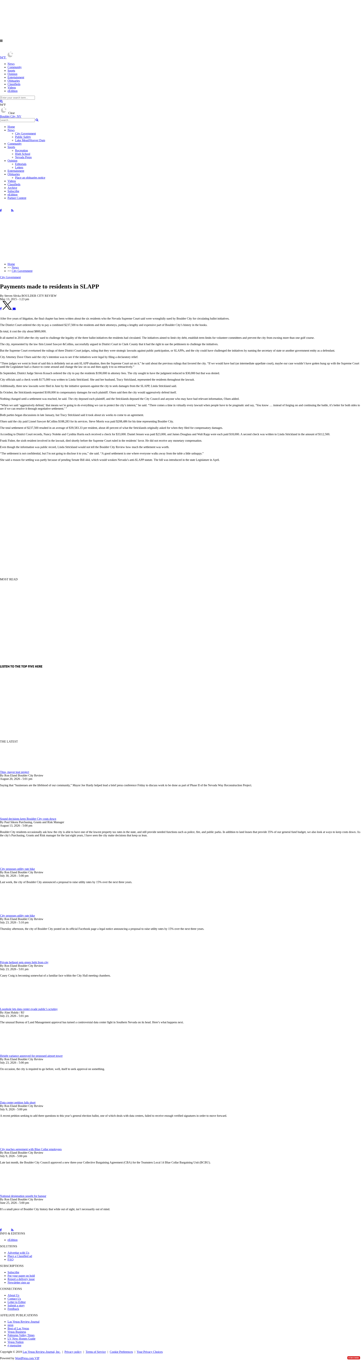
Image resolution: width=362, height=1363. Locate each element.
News (11, 63)
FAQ (11, 1259)
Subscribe (13, 191)
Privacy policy (73, 1351)
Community (15, 67)
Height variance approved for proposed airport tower (31, 1055)
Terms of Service (96, 1351)
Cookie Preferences (121, 1351)
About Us (13, 1295)
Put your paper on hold (21, 1275)
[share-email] (14, 308)
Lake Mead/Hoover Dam (30, 140)
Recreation (21, 150)
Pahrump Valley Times (21, 1335)
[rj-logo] (37, 49)
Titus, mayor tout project (14, 772)
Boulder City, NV (10, 116)
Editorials (20, 164)
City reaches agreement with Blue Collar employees (31, 1149)
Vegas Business (17, 1331)
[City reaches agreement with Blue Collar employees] (20, 1145)
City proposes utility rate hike (17, 868)
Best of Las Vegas (18, 1328)
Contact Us (14, 1298)
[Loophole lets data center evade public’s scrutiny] (20, 1005)
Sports (11, 70)
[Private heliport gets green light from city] (20, 959)
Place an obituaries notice (30, 177)
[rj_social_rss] (12, 210)
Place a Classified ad (20, 1256)
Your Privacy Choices (150, 1351)
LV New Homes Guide (21, 1338)
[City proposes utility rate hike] (20, 865)
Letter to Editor (17, 1302)
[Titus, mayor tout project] (20, 768)
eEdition (13, 91)
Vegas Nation (16, 1342)
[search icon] (1, 101)
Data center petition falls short (17, 1102)
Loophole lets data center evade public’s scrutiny (29, 1009)
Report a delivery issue (21, 1279)
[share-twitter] (7, 308)
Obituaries (14, 80)
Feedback (13, 1308)
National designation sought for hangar (23, 1196)
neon (10, 1325)
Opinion (12, 74)
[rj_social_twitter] (6, 210)
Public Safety (23, 136)
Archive (12, 187)
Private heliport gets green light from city (24, 962)
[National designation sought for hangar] (20, 1192)
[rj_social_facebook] (1, 210)
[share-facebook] (1, 308)
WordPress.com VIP (27, 1358)
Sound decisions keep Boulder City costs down (28, 818)
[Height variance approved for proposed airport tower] (20, 1052)
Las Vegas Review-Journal (23, 1321)
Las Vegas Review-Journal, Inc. (42, 1351)
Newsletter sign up (19, 1282)
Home (11, 126)
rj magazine (14, 1345)
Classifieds (14, 84)
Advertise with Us (18, 1252)
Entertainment (16, 77)
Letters (19, 167)
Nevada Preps (23, 157)
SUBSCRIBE (353, 1358)
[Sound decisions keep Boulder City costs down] (20, 815)
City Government (25, 133)
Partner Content (17, 198)
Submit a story (16, 1305)
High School (22, 153)
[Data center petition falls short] (20, 1099)
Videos (12, 87)
